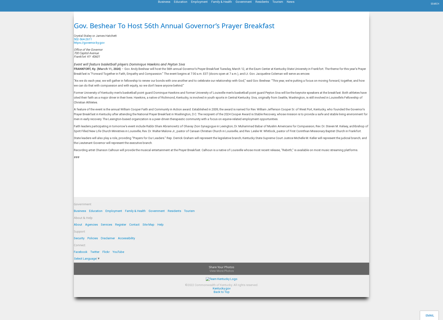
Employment (113, 211)
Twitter (94, 252)
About (78, 224)
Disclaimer (108, 238)
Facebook (80, 252)
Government (157, 211)
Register (120, 224)
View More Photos (222, 271)
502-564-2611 (83, 39)
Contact (134, 224)
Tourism (189, 211)
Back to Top (222, 292)
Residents (174, 211)
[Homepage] (22, 10)
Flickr (106, 252)
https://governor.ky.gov (89, 42)
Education (95, 211)
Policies (92, 238)
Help (160, 224)
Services (106, 224)
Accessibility (126, 238)
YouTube (118, 252)
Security (79, 238)
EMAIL (429, 315)
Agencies (91, 224)
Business (80, 211)
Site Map (148, 224)
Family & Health (135, 211)
